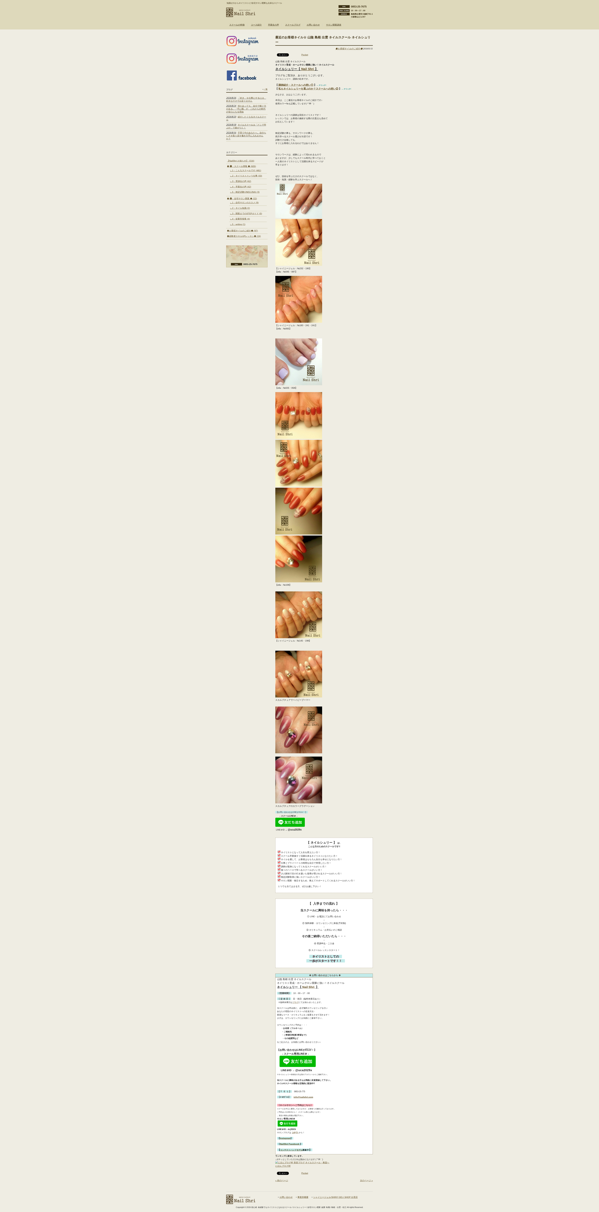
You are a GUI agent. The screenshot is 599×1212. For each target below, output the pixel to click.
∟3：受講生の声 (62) (240, 181)
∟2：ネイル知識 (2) (240, 208)
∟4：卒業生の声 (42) (240, 186)
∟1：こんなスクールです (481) (245, 170)
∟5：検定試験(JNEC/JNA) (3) (245, 192)
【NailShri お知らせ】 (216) (240, 161)
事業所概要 (302, 1197)
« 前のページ (281, 1180)
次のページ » (366, 1180)
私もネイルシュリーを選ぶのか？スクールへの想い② (308, 88)
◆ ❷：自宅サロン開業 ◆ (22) (242, 198)
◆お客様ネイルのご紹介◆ (349, 48)
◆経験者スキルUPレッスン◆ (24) (244, 236)
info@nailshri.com (303, 1097)
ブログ (295, 1002)
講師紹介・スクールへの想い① (295, 85)
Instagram (285, 1138)
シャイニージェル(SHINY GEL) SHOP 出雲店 (335, 1197)
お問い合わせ (286, 1197)
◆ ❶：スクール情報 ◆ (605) (241, 166)
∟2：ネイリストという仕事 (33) (246, 176)
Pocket (304, 54)
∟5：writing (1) (237, 224)
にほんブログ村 (283, 1166)
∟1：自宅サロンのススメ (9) (244, 202)
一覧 (266, 89)
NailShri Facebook (290, 1144)
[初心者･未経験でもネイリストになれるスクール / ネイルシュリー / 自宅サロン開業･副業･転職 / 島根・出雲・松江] (240, 16)
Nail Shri (308, 69)
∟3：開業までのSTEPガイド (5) (246, 213)
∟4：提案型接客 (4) (240, 219)
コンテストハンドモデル (291, 1150)
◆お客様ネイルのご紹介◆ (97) (242, 230)
